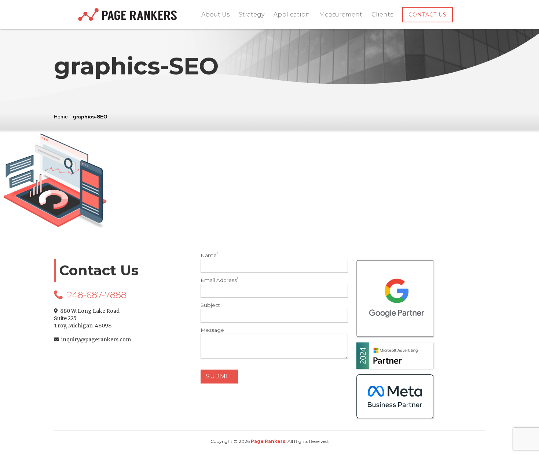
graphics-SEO (90, 117)
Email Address (219, 280)
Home (61, 117)
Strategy (251, 14)
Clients (382, 14)
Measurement (340, 14)
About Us (215, 14)
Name (209, 255)
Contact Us (427, 14)
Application (292, 14)
